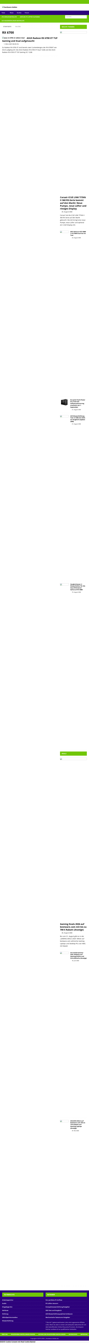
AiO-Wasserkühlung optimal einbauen (59, 1314)
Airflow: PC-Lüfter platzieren (30, 17)
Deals (64, 753)
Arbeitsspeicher (7, 1300)
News (11, 13)
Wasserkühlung (7, 1321)
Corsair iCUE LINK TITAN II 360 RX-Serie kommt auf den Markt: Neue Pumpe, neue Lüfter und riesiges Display (73, 203)
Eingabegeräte (7, 1307)
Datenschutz (73, 1334)
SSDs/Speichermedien (10, 1317)
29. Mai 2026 (75, 1130)
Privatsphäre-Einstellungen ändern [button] (23, 1334)
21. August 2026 (76, 409)
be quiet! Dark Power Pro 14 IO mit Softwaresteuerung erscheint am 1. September (77, 403)
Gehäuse (5, 1310)
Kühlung (5, 1314)
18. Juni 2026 (75, 960)
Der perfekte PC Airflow (54, 1300)
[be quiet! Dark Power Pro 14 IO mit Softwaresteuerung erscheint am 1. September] (64, 402)
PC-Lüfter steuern (52, 1303)
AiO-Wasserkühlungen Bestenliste (13, 21)
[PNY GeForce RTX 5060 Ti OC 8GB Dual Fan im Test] (64, 312)
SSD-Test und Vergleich (54, 1310)
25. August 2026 (67, 212)
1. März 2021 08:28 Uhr (11, 44)
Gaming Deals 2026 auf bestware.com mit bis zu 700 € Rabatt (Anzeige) (73, 927)
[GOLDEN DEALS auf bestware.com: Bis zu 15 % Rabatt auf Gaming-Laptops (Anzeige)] (64, 1202)
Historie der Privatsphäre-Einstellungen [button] (51, 1334)
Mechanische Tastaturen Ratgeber (58, 1317)
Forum (27, 13)
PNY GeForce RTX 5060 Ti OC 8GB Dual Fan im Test (78, 233)
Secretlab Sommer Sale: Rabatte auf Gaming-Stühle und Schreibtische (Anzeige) (78, 955)
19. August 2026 (76, 592)
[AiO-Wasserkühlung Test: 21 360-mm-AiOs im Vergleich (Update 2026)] (64, 497)
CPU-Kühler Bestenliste (9, 17)
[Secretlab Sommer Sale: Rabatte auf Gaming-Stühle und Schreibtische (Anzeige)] (64, 1034)
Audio (4, 1303)
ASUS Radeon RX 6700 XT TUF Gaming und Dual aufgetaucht (30, 39)
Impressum (83, 1334)
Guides (19, 13)
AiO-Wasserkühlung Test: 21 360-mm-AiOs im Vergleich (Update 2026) (77, 419)
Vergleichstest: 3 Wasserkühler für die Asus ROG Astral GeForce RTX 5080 (77, 587)
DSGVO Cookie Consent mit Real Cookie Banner (17, 1342)
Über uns (5, 1334)
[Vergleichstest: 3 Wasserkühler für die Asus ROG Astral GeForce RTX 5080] (64, 665)
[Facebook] (87, 2)
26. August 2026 (67, 933)
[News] (13, 38)
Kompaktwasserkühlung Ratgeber (58, 1307)
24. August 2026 (76, 237)
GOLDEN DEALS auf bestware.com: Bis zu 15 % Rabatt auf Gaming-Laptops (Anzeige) (77, 1124)
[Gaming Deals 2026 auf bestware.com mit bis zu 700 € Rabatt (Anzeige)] (73, 840)
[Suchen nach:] (76, 17)
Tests (3, 13)
